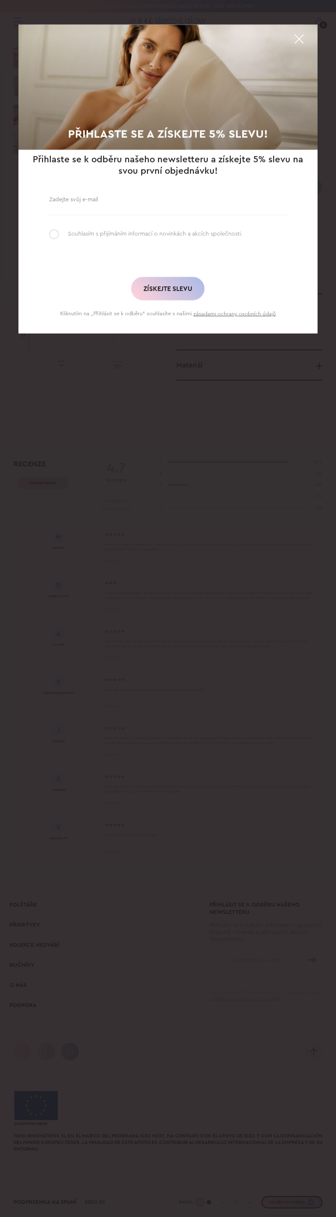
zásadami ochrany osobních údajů (234, 313)
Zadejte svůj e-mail (73, 199)
